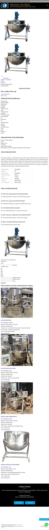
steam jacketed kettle (6, 320)
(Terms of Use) (19, 524)
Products (3, 82)
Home (2, 81)
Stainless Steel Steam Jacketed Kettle (10, 464)
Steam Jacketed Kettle (6, 84)
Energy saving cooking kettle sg (9, 416)
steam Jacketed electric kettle (8, 368)
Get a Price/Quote (5, 94)
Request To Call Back (6, 79)
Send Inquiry (6, 78)
